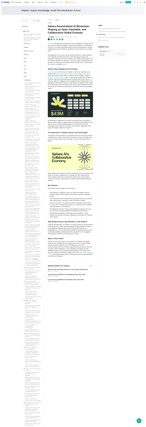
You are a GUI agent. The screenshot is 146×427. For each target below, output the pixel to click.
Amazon (56, 77)
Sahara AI (50, 43)
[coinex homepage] (6, 2)
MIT (69, 77)
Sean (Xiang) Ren (52, 72)
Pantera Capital (60, 73)
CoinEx (65, 64)
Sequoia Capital (85, 73)
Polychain (75, 73)
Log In (121, 2)
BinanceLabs (68, 73)
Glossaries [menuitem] (25, 26)
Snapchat (62, 77)
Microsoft (50, 77)
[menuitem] (31, 35)
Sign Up (128, 2)
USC (91, 79)
